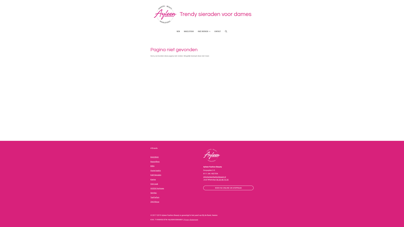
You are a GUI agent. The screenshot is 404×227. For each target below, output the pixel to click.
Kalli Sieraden (155, 175)
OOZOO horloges (157, 188)
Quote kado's (155, 171)
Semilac (153, 193)
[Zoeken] (226, 31)
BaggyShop (155, 162)
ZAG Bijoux (154, 202)
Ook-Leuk (154, 184)
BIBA (152, 166)
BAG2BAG (154, 157)
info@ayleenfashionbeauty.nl (214, 177)
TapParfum (154, 197)
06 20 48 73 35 (222, 180)
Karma (153, 179)
